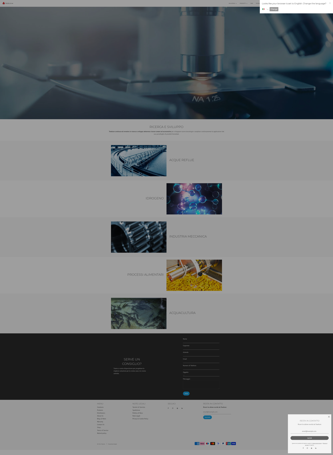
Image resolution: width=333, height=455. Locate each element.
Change (274, 9)
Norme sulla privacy (317, 443)
